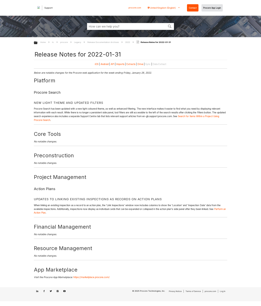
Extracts (130, 64)
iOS (96, 64)
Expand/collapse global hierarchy (37, 43)
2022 (128, 42)
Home (43, 42)
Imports (120, 64)
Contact (193, 8)
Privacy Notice (175, 291)
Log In (222, 291)
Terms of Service (193, 291)
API (112, 64)
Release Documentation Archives (103, 42)
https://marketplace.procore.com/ (91, 277)
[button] (170, 26)
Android (105, 64)
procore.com (135, 7)
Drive (140, 64)
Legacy (78, 42)
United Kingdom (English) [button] (163, 7)
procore (64, 42)
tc (53, 42)
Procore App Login (212, 8)
